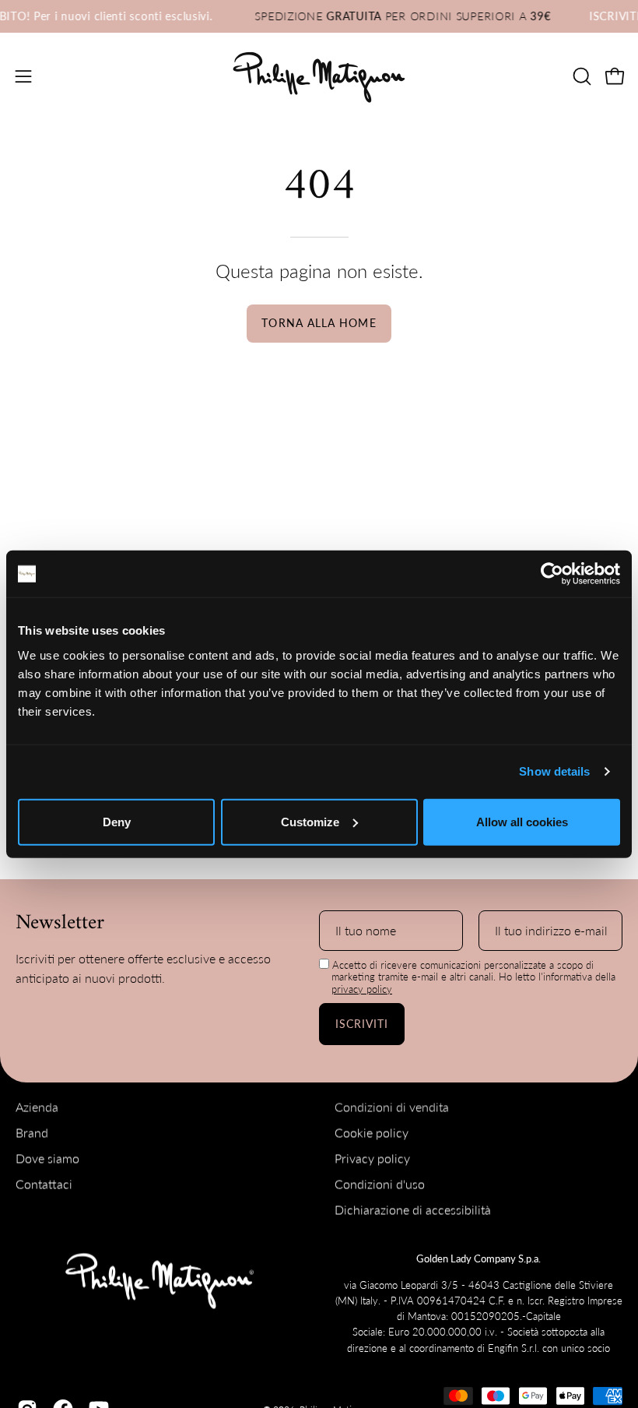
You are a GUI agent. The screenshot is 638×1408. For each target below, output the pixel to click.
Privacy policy (372, 1158)
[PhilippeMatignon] (319, 76)
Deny (117, 821)
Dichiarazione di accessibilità (413, 1209)
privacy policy (361, 989)
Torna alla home (318, 322)
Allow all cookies (522, 821)
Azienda (37, 1107)
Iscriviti (362, 1023)
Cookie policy (371, 1132)
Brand (32, 1132)
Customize (310, 821)
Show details (554, 771)
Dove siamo (47, 1158)
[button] (580, 76)
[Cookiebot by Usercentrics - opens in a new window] (552, 574)
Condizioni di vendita (392, 1107)
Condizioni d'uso (380, 1184)
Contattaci (44, 1184)
